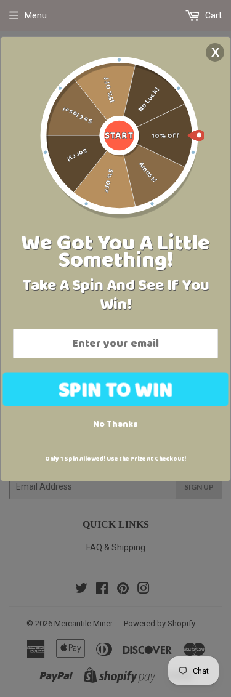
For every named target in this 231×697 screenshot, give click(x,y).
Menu (36, 15)
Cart (212, 15)
